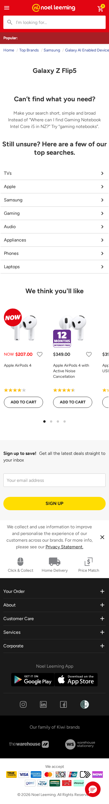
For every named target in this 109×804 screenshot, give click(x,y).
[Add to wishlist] (39, 354)
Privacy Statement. (64, 546)
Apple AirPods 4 (18, 365)
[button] (93, 789)
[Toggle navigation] (6, 7)
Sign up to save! (19, 453)
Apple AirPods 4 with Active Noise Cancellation (71, 371)
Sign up (54, 503)
